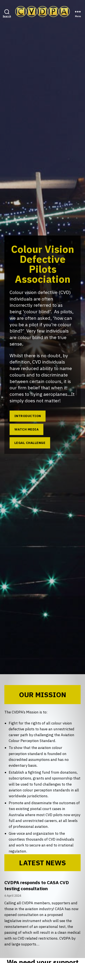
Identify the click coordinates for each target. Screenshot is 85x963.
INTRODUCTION (27, 416)
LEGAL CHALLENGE (30, 443)
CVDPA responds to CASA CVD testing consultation (36, 885)
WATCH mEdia (26, 429)
